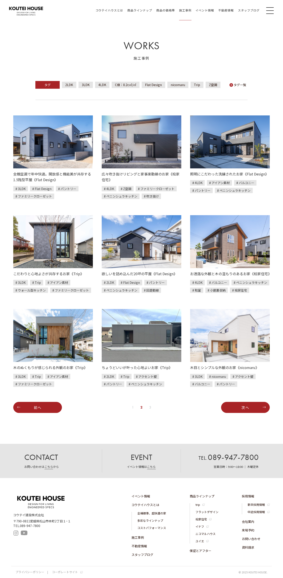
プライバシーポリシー (29, 572)
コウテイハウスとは (109, 10)
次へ (245, 407)
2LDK (69, 85)
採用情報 (248, 496)
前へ (38, 407)
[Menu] (270, 10)
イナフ (199, 526)
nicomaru (178, 85)
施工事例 (185, 10)
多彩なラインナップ (150, 520)
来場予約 (248, 530)
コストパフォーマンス (151, 528)
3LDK (86, 85)
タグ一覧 (240, 85)
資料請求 (248, 547)
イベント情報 (204, 10)
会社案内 (248, 521)
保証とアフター (200, 550)
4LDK (102, 85)
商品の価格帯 (165, 10)
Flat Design (153, 85)
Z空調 (213, 85)
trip (197, 504)
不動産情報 (226, 10)
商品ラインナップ (139, 10)
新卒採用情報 (256, 504)
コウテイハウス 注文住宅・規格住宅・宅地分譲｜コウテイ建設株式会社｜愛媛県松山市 (26, 10)
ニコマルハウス (205, 534)
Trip (197, 85)
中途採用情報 (256, 511)
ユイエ (199, 541)
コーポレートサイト (65, 572)
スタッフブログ (249, 10)
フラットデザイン (206, 512)
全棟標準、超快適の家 (151, 513)
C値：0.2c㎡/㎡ (125, 85)
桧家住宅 (201, 519)
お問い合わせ (251, 539)
